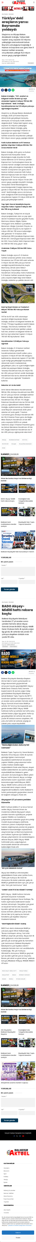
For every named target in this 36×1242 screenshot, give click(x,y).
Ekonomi (6, 1171)
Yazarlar (6, 1213)
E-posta (22, 578)
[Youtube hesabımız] (23, 1136)
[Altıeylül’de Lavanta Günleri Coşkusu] (18, 1070)
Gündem (31, 63)
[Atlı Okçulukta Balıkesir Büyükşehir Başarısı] (9, 1021)
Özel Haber (13, 646)
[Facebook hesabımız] (14, 1136)
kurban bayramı (14, 440)
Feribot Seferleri (25, 975)
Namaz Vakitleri (9, 1193)
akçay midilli (24, 971)
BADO (14, 975)
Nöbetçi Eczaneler (9, 1190)
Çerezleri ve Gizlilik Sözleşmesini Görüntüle (19, 1225)
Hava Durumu (8, 1196)
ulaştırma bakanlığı (25, 444)
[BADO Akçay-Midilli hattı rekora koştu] (9, 490)
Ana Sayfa (7, 1210)
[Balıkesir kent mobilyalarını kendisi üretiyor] (9, 513)
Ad (2, 578)
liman (4, 979)
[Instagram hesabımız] (20, 1136)
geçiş (4, 440)
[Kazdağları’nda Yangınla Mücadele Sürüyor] (26, 490)
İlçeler (5, 1182)
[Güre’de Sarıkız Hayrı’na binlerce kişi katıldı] (18, 466)
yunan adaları (21, 979)
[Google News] (31, 91)
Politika (6, 1177)
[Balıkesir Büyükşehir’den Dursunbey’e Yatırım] (18, 539)
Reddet (18, 1237)
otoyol (25, 440)
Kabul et (18, 1232)
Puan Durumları (9, 1199)
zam (4, 448)
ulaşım (14, 444)
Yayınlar (6, 1202)
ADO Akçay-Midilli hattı (9, 971)
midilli (11, 979)
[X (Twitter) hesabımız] (17, 1136)
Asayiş (6, 1179)
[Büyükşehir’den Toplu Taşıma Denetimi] (26, 513)
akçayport (6, 975)
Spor (5, 1174)
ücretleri (5, 444)
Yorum (4, 565)
